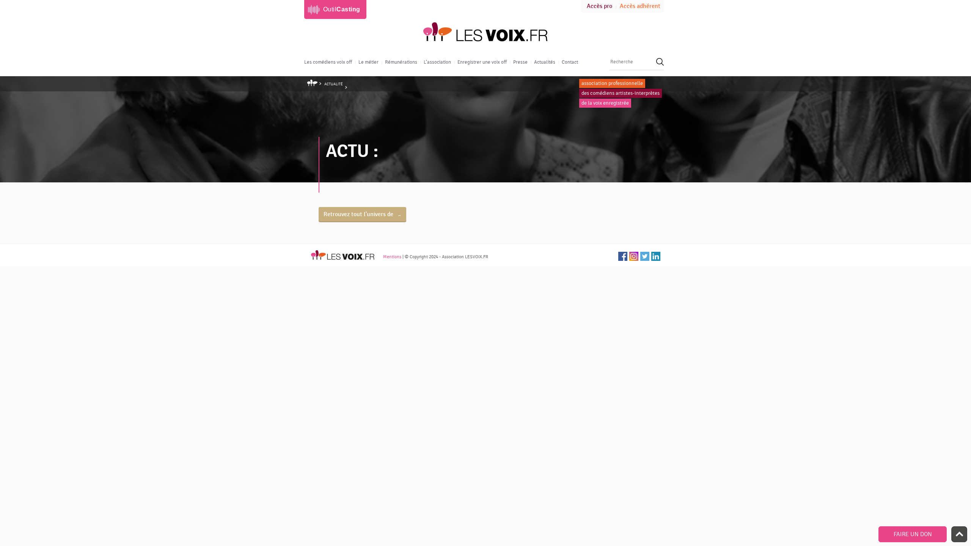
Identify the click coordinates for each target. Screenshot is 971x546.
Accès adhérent (640, 6)
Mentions (392, 256)
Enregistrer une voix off (482, 62)
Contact (570, 62)
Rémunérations (401, 62)
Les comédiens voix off (328, 62)
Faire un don (913, 534)
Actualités (544, 62)
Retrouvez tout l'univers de (359, 214)
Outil (341, 9)
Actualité (333, 84)
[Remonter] (959, 534)
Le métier (368, 62)
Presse (520, 62)
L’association (437, 62)
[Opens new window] (622, 256)
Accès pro (599, 6)
